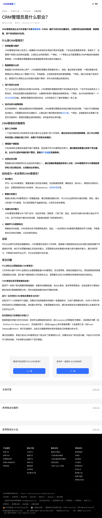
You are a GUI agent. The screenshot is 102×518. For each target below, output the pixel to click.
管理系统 (37, 29)
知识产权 (33, 497)
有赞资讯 (6, 504)
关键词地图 (35, 504)
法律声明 (15, 497)
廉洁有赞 (60, 497)
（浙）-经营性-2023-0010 (81, 511)
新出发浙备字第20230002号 (13, 511)
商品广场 (87, 500)
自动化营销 (10, 98)
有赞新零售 (54, 187)
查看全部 (96, 390)
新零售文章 (15, 11)
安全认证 (51, 497)
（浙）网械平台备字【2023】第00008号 (39, 511)
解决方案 (65, 113)
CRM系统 (26, 11)
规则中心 (42, 497)
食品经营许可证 (58, 500)
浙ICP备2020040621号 (86, 507)
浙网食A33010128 (62, 511)
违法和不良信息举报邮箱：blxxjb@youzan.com (20, 500)
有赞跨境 (78, 500)
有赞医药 (69, 500)
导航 (96, 4)
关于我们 (6, 497)
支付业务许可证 (44, 500)
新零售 (4, 11)
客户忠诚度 (46, 152)
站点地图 (25, 504)
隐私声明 (24, 497)
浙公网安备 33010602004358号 (16, 507)
